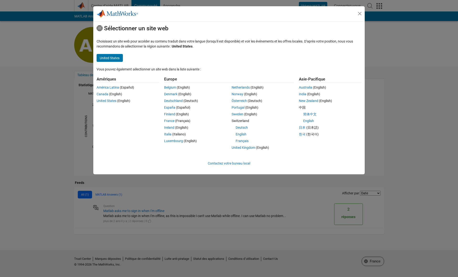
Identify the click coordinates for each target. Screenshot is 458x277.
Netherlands (241, 87)
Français (242, 141)
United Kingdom (243, 147)
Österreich (239, 101)
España (169, 107)
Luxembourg (173, 141)
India (302, 94)
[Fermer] (359, 13)
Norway (237, 94)
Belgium (170, 87)
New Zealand (308, 101)
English (241, 134)
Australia (305, 87)
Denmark (170, 94)
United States (106, 101)
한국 (302, 134)
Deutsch (242, 127)
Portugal (238, 107)
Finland (169, 114)
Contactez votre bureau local (229, 163)
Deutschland (173, 101)
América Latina (108, 87)
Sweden (237, 114)
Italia (168, 134)
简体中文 (310, 114)
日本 (302, 127)
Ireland (169, 127)
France (169, 121)
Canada (102, 94)
